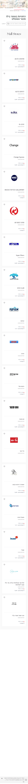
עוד (23, 781)
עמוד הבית (23, 10)
